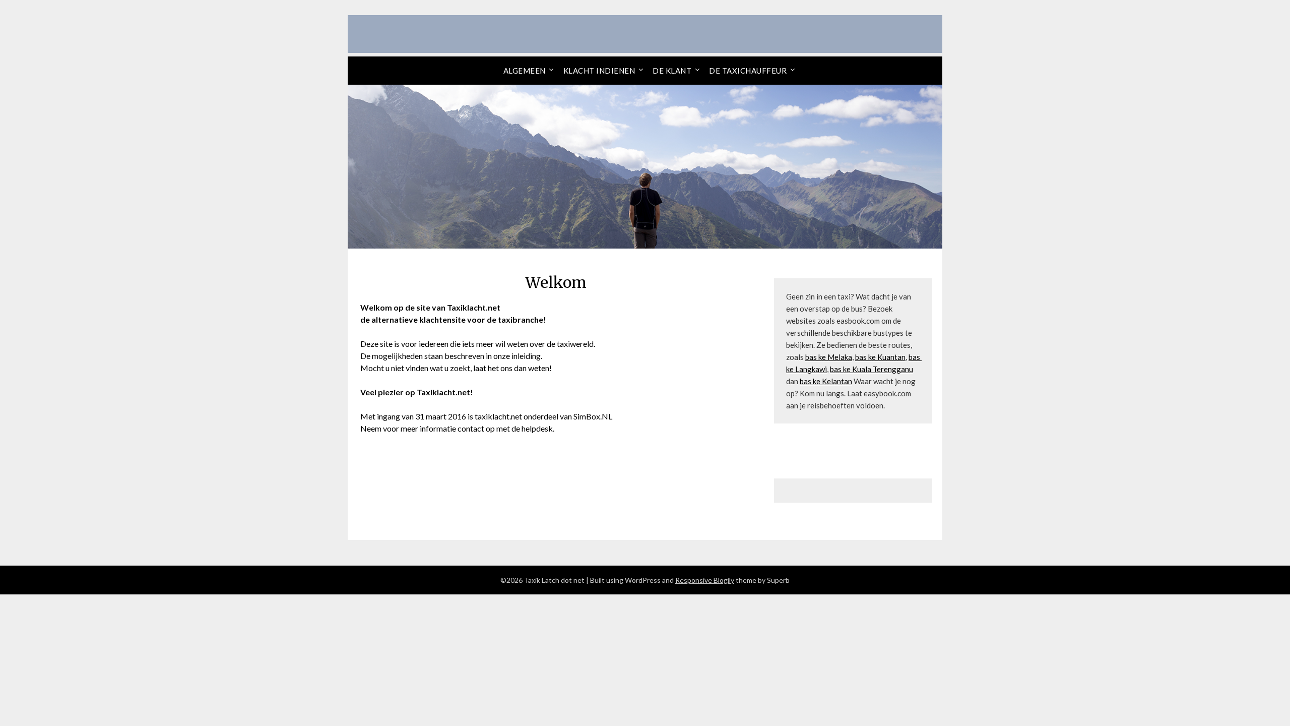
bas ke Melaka (828, 356)
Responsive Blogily (704, 580)
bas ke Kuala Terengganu (871, 369)
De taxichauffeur (748, 70)
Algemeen (524, 70)
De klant (672, 70)
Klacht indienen (599, 70)
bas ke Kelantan (826, 381)
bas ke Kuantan (880, 356)
